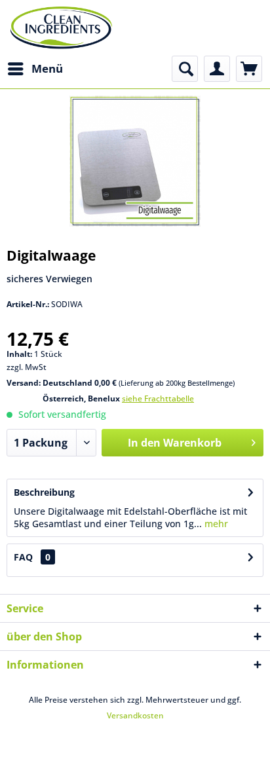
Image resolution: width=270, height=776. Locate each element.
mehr (215, 523)
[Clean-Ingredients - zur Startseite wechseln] (61, 28)
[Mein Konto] (217, 69)
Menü (47, 68)
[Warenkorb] (249, 69)
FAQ (23, 557)
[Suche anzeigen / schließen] (185, 69)
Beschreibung (44, 492)
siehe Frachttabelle (158, 398)
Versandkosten (135, 715)
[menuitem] (34, 69)
